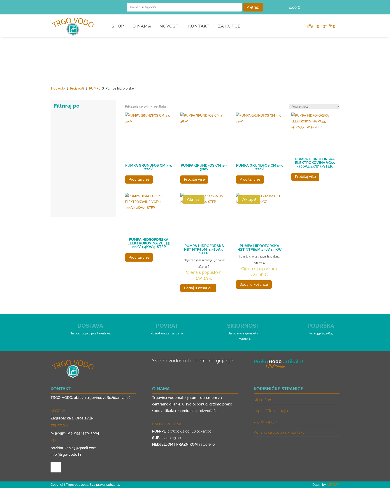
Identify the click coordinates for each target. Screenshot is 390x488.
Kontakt (199, 26)
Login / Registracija (271, 410)
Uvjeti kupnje (265, 421)
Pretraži (253, 7)
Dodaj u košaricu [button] (198, 288)
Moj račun (262, 400)
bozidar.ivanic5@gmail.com (74, 448)
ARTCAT (333, 484)
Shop (117, 26)
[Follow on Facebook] (56, 7)
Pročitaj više (139, 179)
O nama (141, 26)
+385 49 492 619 (320, 25)
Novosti (170, 26)
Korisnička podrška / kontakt (279, 432)
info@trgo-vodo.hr (66, 454)
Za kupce (229, 26)
